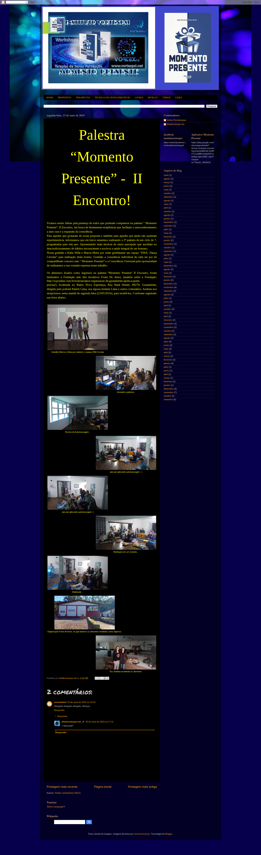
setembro (168, 197)
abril (166, 208)
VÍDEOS (166, 97)
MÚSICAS (153, 97)
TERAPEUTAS (83, 97)
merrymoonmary (142, 834)
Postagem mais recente (62, 786)
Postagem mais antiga (142, 786)
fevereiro (168, 237)
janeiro (167, 219)
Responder (59, 710)
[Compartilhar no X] (101, 678)
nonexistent (60, 702)
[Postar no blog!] (99, 678)
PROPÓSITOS (64, 97)
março (167, 182)
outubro (167, 193)
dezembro (168, 222)
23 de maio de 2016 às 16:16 (81, 702)
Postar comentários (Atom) (68, 793)
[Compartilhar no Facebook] (104, 678)
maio (166, 175)
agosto (167, 179)
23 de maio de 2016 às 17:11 (99, 722)
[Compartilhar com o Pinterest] (107, 678)
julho (166, 229)
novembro (168, 244)
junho (166, 186)
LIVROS (139, 97)
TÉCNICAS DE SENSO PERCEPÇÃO (112, 97)
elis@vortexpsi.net (71, 722)
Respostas (62, 716)
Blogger (168, 834)
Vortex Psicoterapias (176, 120)
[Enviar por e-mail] (96, 678)
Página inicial (102, 786)
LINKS (178, 97)
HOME (50, 97)
